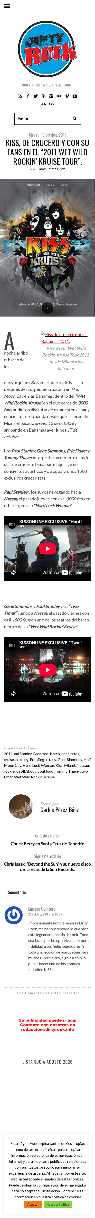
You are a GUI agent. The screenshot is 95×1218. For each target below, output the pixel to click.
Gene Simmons (69, 759)
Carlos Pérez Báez (51, 168)
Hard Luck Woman (38, 765)
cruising (21, 759)
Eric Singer (39, 759)
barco (55, 753)
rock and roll (14, 771)
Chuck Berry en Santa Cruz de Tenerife (47, 839)
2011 (8, 753)
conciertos (70, 753)
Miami (69, 765)
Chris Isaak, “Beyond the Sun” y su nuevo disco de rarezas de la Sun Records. (47, 862)
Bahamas (40, 753)
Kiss (59, 765)
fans (52, 759)
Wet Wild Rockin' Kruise (34, 777)
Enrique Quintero (42, 909)
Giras (33, 135)
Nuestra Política (58, 1204)
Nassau (82, 765)
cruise (9, 759)
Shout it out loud (39, 771)
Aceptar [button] (33, 1204)
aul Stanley (23, 753)
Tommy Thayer (67, 771)
